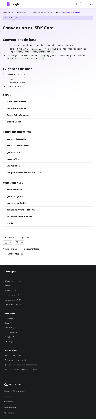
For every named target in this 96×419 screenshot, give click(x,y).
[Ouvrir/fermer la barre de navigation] (3, 4)
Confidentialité (10, 407)
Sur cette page (10, 17)
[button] (77, 4)
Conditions (8, 402)
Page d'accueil (8, 12)
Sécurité (7, 396)
